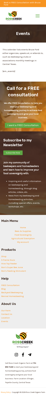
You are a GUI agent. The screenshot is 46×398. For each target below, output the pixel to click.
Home (23, 227)
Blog (3, 289)
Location (5, 317)
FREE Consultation (10, 285)
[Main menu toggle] (38, 16)
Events (4, 321)
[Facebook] (23, 354)
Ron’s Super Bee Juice (12, 267)
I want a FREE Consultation (23, 125)
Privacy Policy (6, 392)
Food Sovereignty (23, 234)
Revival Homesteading (12, 296)
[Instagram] (16, 354)
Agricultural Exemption (23, 238)
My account (23, 242)
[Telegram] (29, 354)
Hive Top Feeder (9, 263)
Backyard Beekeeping (12, 292)
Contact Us (6, 314)
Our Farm (6, 310)
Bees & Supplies (23, 231)
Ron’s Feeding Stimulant (13, 271)
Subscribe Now (13, 152)
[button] (23, 3)
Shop (3, 256)
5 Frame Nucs (8, 260)
